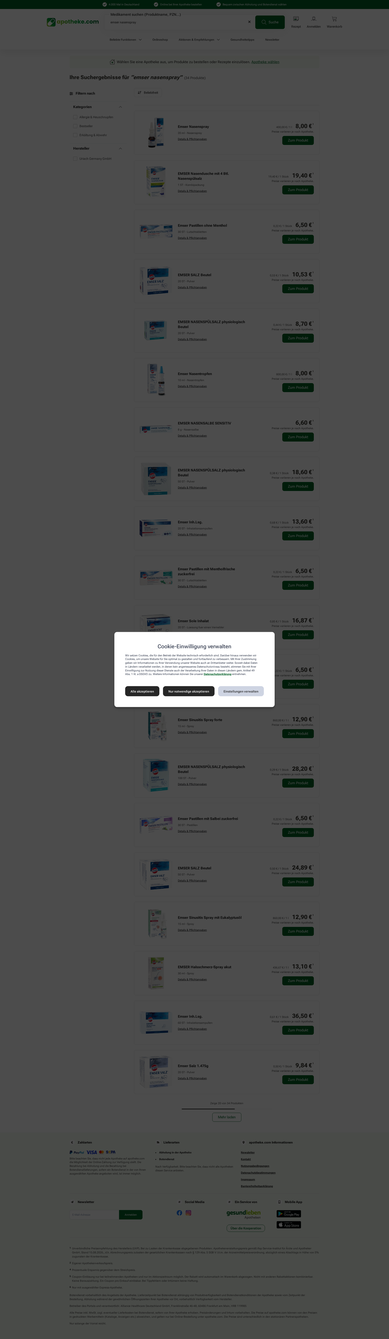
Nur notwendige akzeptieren (188, 691)
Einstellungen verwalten (241, 691)
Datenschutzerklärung (217, 674)
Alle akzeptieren (142, 691)
